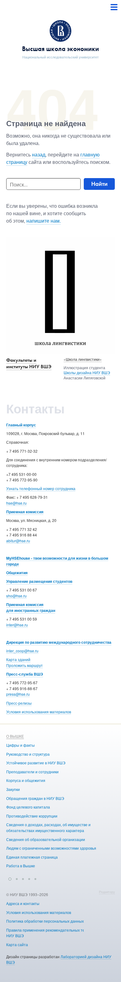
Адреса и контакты (22, 903)
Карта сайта (17, 944)
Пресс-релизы (19, 703)
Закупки (13, 789)
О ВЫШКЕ (15, 736)
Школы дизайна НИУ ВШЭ (87, 372)
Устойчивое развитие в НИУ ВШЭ (35, 762)
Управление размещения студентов (39, 581)
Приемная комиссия (24, 511)
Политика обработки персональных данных (45, 921)
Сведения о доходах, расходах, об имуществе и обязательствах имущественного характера (48, 827)
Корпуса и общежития (25, 780)
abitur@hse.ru (18, 540)
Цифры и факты (20, 745)
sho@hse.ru (16, 595)
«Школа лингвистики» (83, 359)
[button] (10, 878)
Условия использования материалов (38, 711)
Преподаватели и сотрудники (32, 771)
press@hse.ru (18, 694)
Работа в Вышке (20, 865)
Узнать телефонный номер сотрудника (40, 488)
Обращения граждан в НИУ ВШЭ (35, 798)
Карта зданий (18, 659)
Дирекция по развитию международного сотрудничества (58, 642)
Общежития (17, 572)
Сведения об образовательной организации (45, 839)
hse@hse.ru (16, 503)
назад (38, 154)
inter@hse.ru (17, 624)
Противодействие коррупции (31, 815)
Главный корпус (21, 425)
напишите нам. (43, 220)
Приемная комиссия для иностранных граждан (30, 607)
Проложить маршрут (24, 665)
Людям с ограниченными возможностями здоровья (51, 848)
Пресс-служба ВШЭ (24, 674)
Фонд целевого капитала (28, 806)
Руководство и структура (28, 754)
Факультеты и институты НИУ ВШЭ (29, 363)
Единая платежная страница (32, 857)
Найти (99, 184)
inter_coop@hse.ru (22, 650)
